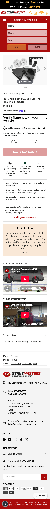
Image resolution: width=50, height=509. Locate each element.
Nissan (14, 356)
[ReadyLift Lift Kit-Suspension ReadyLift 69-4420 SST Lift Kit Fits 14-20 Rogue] (24, 87)
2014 (13, 363)
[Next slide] (44, 68)
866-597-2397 (34, 7)
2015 (18, 363)
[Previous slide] (5, 68)
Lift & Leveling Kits (10, 94)
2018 (35, 363)
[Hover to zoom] (25, 69)
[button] (41, 13)
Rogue (14, 359)
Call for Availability (25, 151)
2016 (24, 363)
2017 (29, 363)
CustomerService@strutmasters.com (25, 421)
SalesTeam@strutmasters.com (22, 424)
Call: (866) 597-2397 (25, 217)
